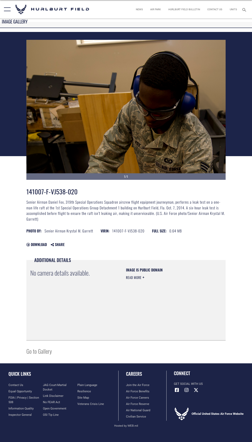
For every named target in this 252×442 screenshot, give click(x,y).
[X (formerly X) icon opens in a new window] (196, 390)
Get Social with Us (188, 384)
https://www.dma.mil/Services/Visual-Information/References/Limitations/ (161, 310)
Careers (134, 374)
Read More (134, 277)
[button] (6, 9)
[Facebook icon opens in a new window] (177, 390)
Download (38, 244)
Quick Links (19, 374)
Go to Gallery (39, 351)
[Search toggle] (245, 9)
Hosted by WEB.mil (126, 425)
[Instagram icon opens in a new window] (186, 390)
